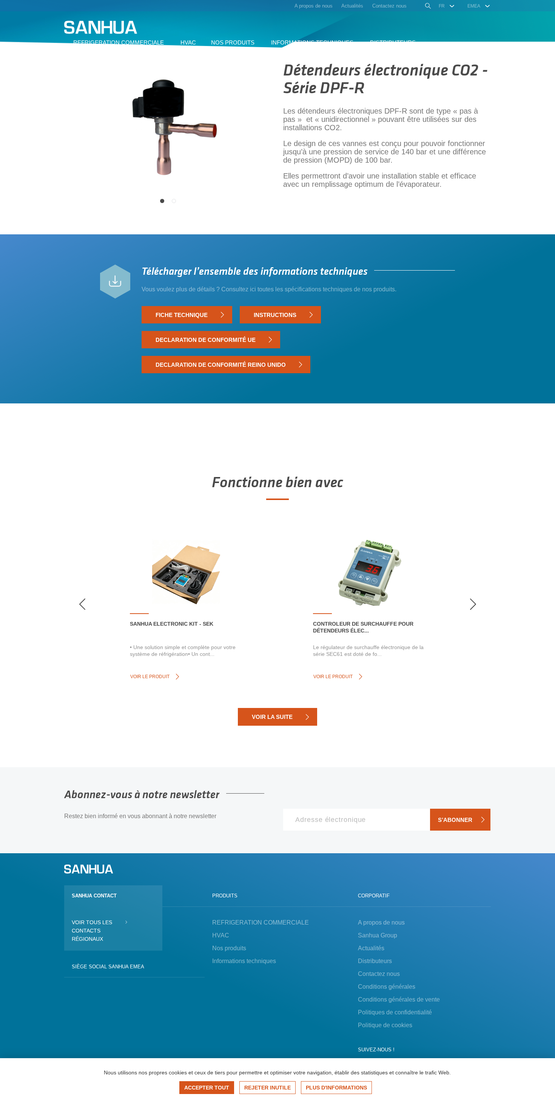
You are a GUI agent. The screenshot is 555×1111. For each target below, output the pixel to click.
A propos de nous (381, 922)
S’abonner (455, 820)
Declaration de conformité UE (206, 340)
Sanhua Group (377, 935)
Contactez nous (379, 974)
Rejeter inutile (267, 1088)
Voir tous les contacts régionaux (92, 930)
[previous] (82, 604)
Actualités (371, 948)
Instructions (275, 315)
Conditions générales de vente (399, 999)
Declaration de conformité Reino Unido (221, 365)
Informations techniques (244, 961)
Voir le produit (150, 676)
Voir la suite (272, 717)
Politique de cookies (385, 1025)
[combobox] (446, 6)
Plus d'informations (336, 1088)
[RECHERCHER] (427, 7)
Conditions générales (386, 986)
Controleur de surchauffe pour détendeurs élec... (363, 627)
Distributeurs (375, 961)
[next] (472, 604)
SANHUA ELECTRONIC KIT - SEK (171, 624)
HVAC (220, 935)
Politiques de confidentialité (395, 1012)
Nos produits (229, 948)
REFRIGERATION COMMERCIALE (260, 922)
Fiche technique (182, 315)
